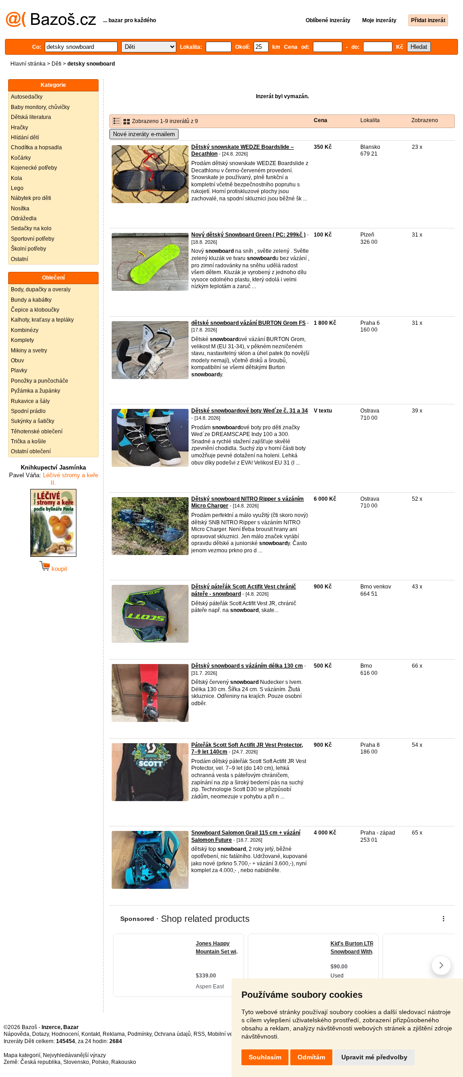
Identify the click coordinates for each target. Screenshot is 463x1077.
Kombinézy (24, 330)
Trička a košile (28, 441)
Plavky (19, 370)
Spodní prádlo (28, 411)
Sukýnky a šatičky (32, 421)
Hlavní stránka (28, 64)
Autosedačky (27, 97)
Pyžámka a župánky (35, 391)
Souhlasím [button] (265, 1057)
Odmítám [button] (311, 1057)
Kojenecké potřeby (34, 168)
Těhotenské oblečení (36, 431)
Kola (16, 178)
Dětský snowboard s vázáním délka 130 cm (247, 666)
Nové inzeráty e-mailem (144, 134)
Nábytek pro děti (31, 198)
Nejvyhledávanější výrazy (74, 1055)
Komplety (22, 340)
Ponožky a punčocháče (39, 381)
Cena (320, 120)
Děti (56, 64)
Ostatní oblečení (31, 451)
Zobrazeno (424, 120)
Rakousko (123, 1062)
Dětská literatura (31, 117)
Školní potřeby (28, 249)
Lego (17, 188)
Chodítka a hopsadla (36, 147)
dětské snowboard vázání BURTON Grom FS (248, 323)
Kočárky (21, 158)
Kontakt (90, 1034)
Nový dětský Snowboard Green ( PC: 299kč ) (248, 235)
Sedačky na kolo (31, 228)
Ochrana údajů (172, 1034)
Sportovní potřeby (32, 239)
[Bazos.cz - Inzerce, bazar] (51, 25)
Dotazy (40, 1034)
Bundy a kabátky (31, 300)
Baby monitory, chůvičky (40, 107)
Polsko (100, 1062)
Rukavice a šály (30, 401)
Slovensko (76, 1062)
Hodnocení (65, 1034)
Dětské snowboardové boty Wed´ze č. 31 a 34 (249, 411)
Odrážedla (24, 218)
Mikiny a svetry (29, 350)
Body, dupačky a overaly (41, 289)
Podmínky (139, 1034)
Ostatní (19, 259)
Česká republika (40, 1062)
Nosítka (20, 208)
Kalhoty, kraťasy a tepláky (42, 320)
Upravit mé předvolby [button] (374, 1057)
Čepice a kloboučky (35, 310)
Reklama (114, 1034)
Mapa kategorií (22, 1055)
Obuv (17, 360)
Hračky (19, 127)
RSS (199, 1034)
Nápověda (16, 1034)
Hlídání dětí (25, 137)
